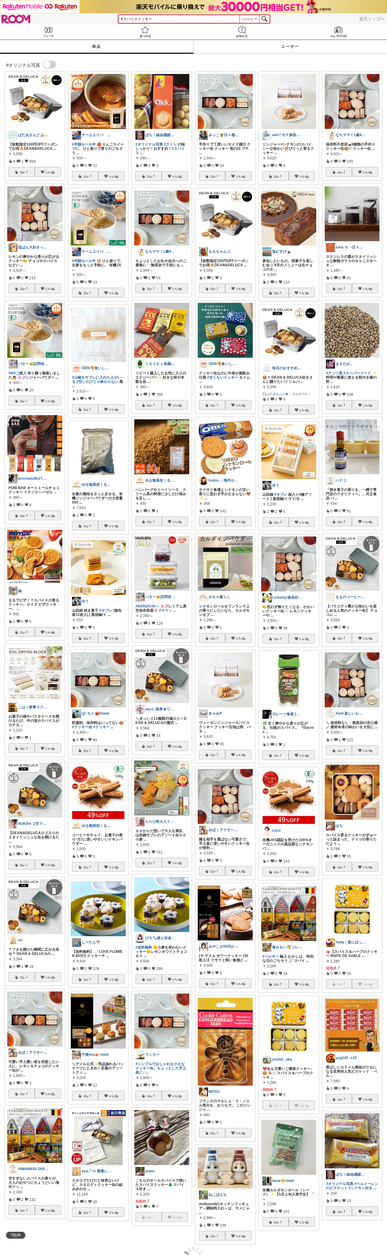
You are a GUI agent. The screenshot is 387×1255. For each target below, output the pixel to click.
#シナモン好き (360, 1188)
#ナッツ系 (334, 373)
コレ (22, 172)
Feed (48, 31)
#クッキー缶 (82, 727)
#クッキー (101, 727)
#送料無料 (143, 947)
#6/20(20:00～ (147, 606)
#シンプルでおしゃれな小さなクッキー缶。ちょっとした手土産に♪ (160, 1068)
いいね (50, 172)
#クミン (170, 144)
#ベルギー (270, 956)
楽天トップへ (372, 18)
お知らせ (242, 31)
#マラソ (165, 610)
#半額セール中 (84, 144)
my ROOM (338, 31)
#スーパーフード (357, 373)
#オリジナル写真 (149, 144)
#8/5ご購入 (17, 373)
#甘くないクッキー (222, 377)
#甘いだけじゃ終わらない (97, 381)
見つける (145, 31)
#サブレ (105, 610)
